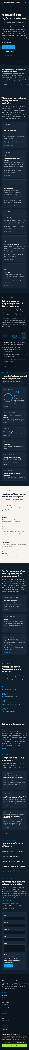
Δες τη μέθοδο (8, 175)
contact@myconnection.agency (10, 903)
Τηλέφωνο (6, 929)
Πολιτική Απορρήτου (10, 956)
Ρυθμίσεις (7, 1042)
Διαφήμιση (4, 1000)
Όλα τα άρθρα (6, 833)
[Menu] (25, 2)
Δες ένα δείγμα (8, 285)
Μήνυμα (5, 943)
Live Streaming (5, 1007)
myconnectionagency (12, 2)
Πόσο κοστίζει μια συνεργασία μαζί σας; (12, 851)
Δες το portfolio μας (9, 51)
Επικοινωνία (5, 1023)
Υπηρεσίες (4, 1013)
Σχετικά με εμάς (5, 1020)
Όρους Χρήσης (17, 954)
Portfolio (4, 1016)
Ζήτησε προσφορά (8, 47)
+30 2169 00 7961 (6, 900)
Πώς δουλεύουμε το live (10, 259)
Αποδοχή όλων (14, 1045)
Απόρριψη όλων (20, 1042)
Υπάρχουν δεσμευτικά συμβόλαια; (11, 871)
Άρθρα (3, 1018)
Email (5, 936)
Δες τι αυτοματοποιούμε (10, 205)
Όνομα (5, 915)
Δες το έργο (7, 609)
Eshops (3, 997)
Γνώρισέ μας (6, 748)
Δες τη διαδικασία (9, 231)
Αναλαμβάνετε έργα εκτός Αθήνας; (11, 856)
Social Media (5, 1004)
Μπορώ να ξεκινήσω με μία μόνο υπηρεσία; (13, 866)
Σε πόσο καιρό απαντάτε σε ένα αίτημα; (12, 861)
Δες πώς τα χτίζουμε (9, 145)
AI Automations (5, 1002)
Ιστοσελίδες (4, 995)
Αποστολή (8, 965)
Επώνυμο (6, 922)
